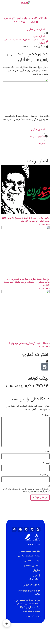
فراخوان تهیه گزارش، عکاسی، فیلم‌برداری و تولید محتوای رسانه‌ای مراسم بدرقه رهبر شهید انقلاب (27, 282)
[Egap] (20, 529)
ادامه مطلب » (44, 224)
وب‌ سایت (45, 475)
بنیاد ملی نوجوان (32, 561)
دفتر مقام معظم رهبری (29, 551)
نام (47, 451)
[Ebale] (32, 529)
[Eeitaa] (38, 529)
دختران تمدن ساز (37, 136)
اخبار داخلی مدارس (36, 29)
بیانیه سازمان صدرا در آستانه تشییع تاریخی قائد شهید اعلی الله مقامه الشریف (26, 219)
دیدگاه (46, 415)
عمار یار (36, 570)
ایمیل (46, 463)
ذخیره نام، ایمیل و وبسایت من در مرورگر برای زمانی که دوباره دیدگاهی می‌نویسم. (26, 490)
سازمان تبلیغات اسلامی (29, 556)
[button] (47, 361)
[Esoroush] (26, 529)
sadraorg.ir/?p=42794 (27, 386)
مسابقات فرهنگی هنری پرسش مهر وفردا (29, 343)
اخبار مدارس (39, 36)
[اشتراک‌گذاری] (7, 623)
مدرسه (42, 143)
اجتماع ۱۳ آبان (38, 129)
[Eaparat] (14, 529)
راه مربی (36, 575)
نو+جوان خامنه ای (31, 565)
